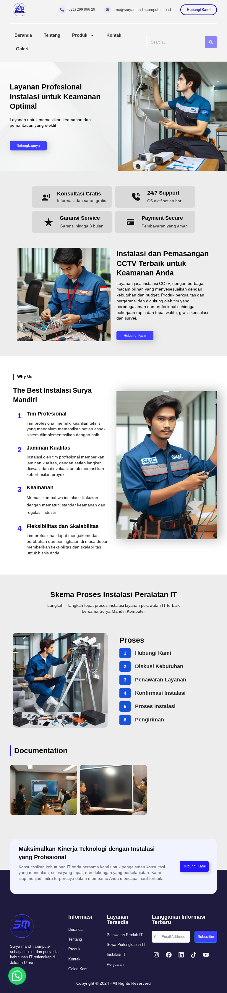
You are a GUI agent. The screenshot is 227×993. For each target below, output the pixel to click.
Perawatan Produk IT (125, 935)
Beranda (23, 35)
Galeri (22, 48)
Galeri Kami (78, 969)
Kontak (113, 35)
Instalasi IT (116, 954)
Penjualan (115, 964)
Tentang (52, 35)
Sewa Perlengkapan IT (126, 944)
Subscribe (206, 937)
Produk (79, 35)
